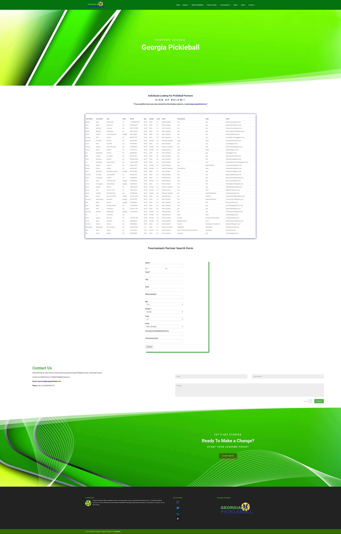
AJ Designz (117, 531)
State (147, 287)
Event (147, 324)
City (146, 279)
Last (166, 268)
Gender (148, 309)
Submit (149, 347)
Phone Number (151, 294)
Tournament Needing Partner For (157, 331)
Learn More (228, 456)
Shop (243, 5)
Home (178, 5)
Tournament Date (151, 338)
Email (147, 272)
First (146, 268)
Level (147, 316)
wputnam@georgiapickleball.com (196, 104)
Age (146, 301)
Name (148, 263)
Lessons (185, 5)
